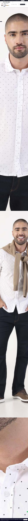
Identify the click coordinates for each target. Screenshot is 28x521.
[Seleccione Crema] (4, 5)
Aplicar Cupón (22, 0)
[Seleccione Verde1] (6, 5)
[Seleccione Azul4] (4, 6)
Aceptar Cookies (25, 519)
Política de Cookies (16, 519)
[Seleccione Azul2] (5, 5)
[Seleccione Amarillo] (7, 5)
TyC (20, 0)
